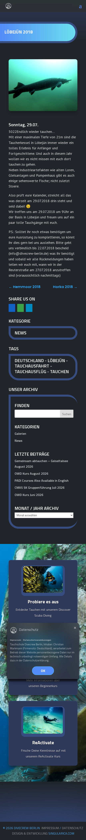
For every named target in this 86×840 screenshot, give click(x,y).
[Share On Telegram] (29, 308)
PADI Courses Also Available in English (42, 480)
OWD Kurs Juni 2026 (29, 494)
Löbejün (56, 360)
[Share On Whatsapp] (20, 308)
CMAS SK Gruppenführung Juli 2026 (39, 487)
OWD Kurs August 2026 (31, 473)
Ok (43, 670)
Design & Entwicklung (43, 833)
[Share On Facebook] (12, 308)
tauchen (59, 371)
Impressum (50, 828)
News (20, 332)
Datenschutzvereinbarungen (37, 639)
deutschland (29, 360)
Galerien (20, 433)
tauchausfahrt (32, 365)
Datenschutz (72, 828)
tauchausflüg (30, 371)
